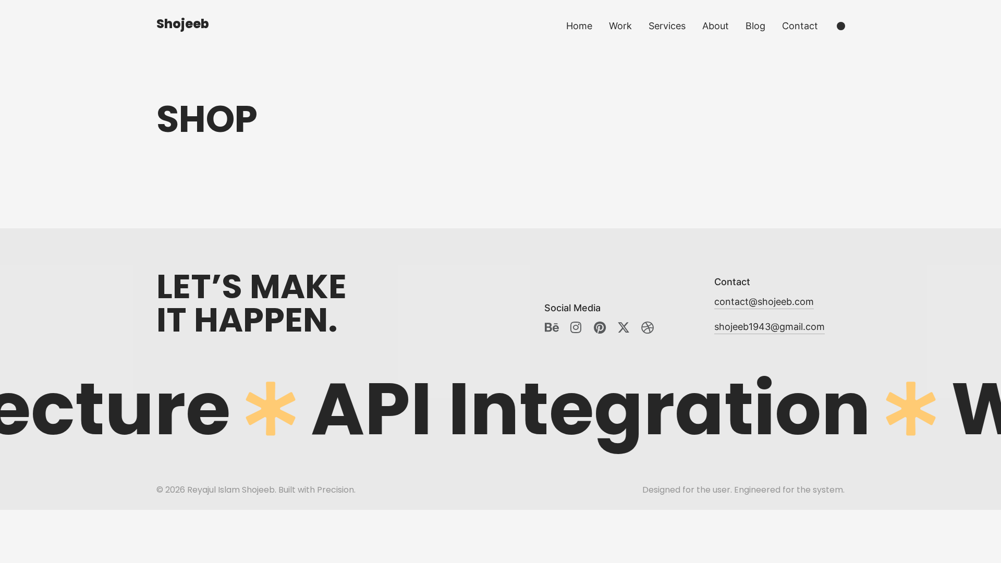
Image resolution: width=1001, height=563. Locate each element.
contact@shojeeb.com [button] (764, 301)
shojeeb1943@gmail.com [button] (769, 326)
